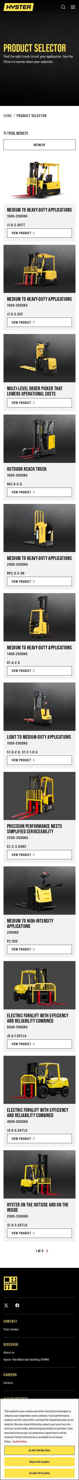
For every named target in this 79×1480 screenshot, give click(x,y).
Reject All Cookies (39, 1461)
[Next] (47, 1251)
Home (8, 115)
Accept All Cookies (39, 1473)
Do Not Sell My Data (39, 1450)
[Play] (65, 92)
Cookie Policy (20, 1441)
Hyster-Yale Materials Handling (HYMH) (26, 1359)
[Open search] (63, 7)
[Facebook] (17, 1305)
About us (9, 1352)
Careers (8, 1382)
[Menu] (72, 7)
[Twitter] (6, 1305)
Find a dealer (11, 1329)
